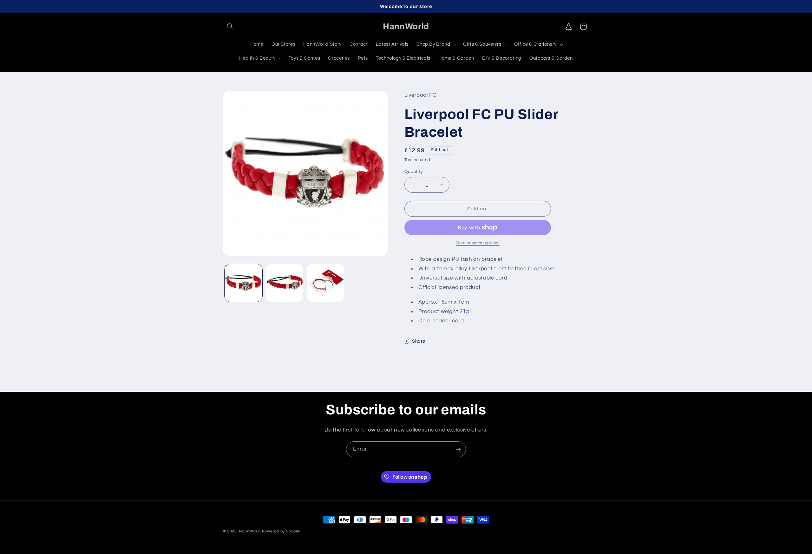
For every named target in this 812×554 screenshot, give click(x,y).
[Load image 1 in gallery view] (243, 283)
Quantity (413, 171)
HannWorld (250, 531)
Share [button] (418, 341)
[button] (230, 26)
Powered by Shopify (281, 531)
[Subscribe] (458, 449)
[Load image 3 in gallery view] (325, 283)
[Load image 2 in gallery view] (284, 283)
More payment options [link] (478, 243)
